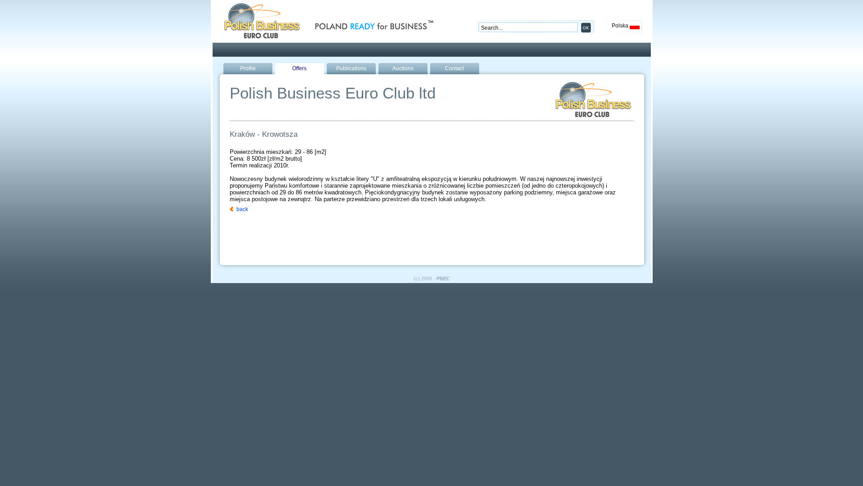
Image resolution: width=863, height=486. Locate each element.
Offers (299, 68)
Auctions (403, 68)
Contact (454, 68)
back (242, 209)
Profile (248, 68)
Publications (351, 68)
